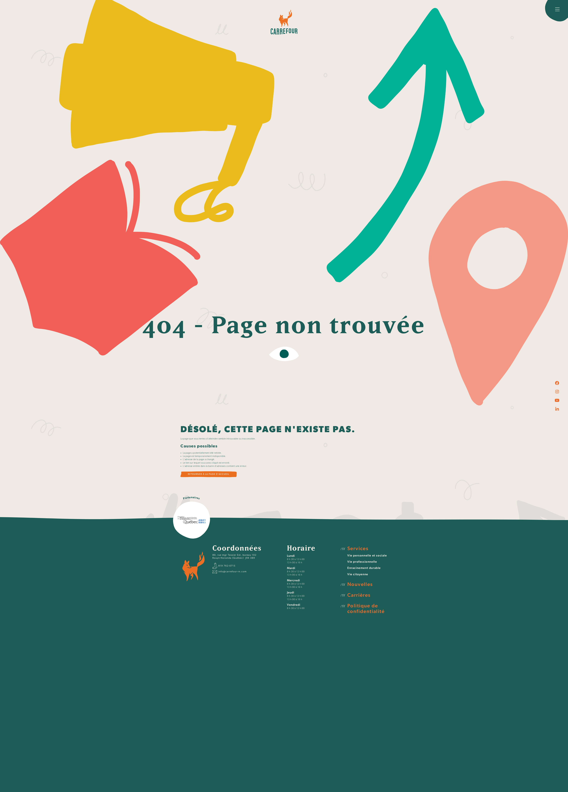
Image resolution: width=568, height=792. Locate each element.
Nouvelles (360, 584)
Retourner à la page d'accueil (208, 474)
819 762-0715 (226, 566)
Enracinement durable (364, 568)
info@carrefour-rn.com (232, 572)
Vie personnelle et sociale (367, 555)
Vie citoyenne (357, 574)
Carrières (359, 595)
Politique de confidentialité (366, 608)
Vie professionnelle (362, 561)
